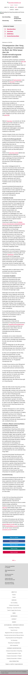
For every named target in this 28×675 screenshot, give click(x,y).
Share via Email (14, 552)
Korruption (12, 81)
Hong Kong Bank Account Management (14, 637)
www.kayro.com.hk (6, 529)
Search (16, 9)
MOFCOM (6, 115)
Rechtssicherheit (17, 80)
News (16, 7)
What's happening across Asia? (10, 571)
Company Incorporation (14, 605)
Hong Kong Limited (13, 152)
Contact (12, 9)
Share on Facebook (14, 541)
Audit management (14, 645)
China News (10, 31)
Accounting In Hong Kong (14, 627)
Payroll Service (14, 630)
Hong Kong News (11, 29)
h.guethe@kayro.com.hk (11, 526)
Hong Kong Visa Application (14, 642)
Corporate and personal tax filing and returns (14, 635)
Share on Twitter (14, 544)
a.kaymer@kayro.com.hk (8, 524)
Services (12, 7)
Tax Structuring (14, 640)
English (11, 5)
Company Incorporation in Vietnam (14, 658)
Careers (14, 597)
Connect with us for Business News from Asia (10, 579)
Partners (14, 594)
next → (14, 560)
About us (6, 7)
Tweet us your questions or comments (10, 567)
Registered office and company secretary (14, 632)
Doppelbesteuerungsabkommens (16, 324)
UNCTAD (23, 61)
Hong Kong (9, 121)
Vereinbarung (10, 254)
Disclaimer (24, 671)
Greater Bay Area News (13, 36)
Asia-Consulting (14, 602)
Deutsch (16, 5)
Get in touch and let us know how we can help (9, 583)
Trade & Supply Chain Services (14, 610)
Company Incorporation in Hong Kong (14, 650)
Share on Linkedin (14, 537)
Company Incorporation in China (14, 653)
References (21, 7)
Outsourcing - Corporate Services (14, 607)
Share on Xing (14, 548)
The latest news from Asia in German (9, 575)
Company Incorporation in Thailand (14, 656)
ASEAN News (10, 33)
